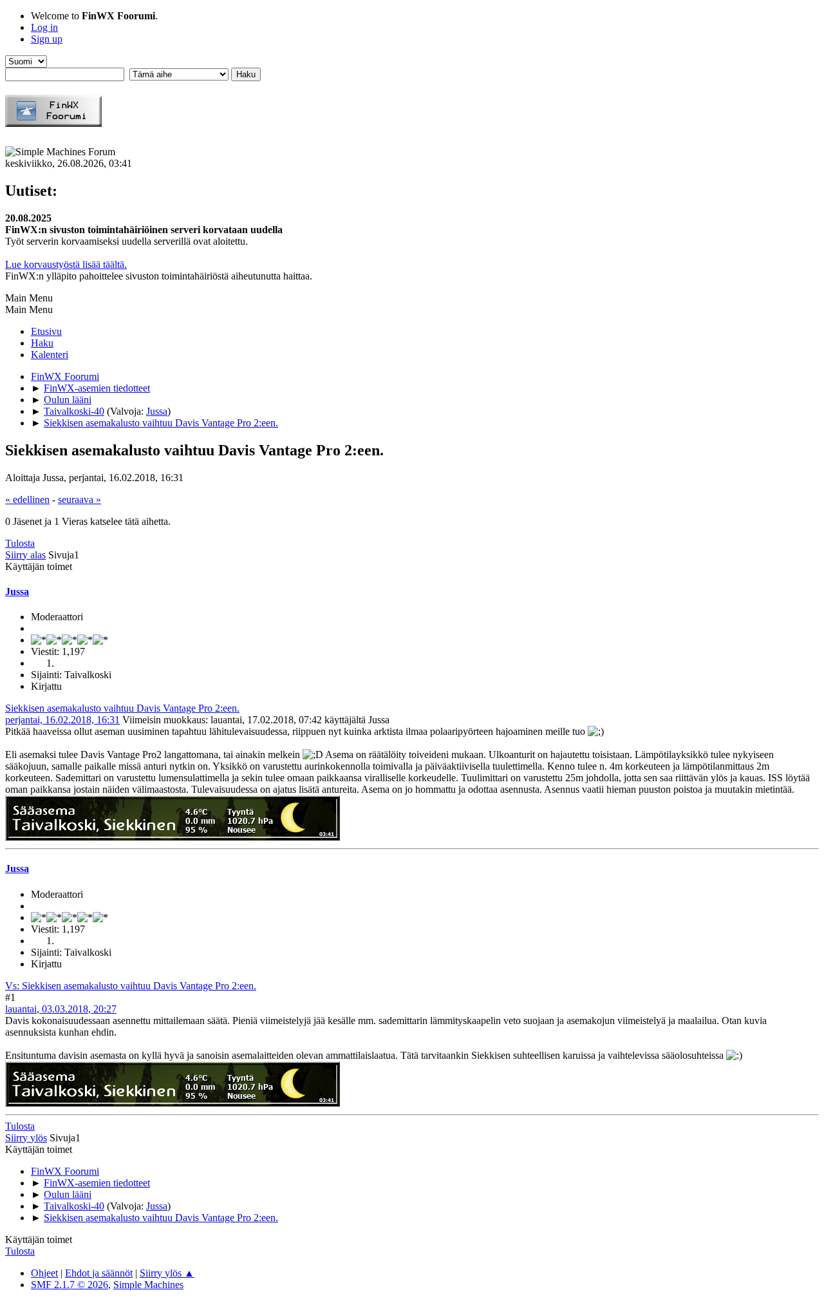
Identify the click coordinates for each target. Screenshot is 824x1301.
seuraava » (79, 499)
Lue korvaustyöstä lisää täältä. (66, 264)
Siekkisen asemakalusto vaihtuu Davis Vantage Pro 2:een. (122, 708)
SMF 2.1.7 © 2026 (69, 1284)
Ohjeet (44, 1273)
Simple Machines (148, 1284)
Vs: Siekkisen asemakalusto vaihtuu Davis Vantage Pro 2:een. (130, 985)
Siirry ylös (26, 1137)
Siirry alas (25, 554)
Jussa (156, 411)
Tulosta (20, 543)
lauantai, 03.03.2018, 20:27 (61, 1008)
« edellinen (27, 499)
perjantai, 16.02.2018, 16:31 (62, 719)
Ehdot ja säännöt (99, 1273)
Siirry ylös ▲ (167, 1273)
